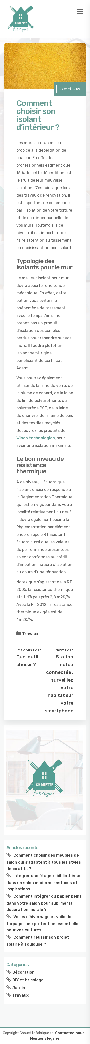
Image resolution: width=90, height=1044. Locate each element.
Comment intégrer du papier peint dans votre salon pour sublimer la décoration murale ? (44, 903)
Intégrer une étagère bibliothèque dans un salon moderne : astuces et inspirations (44, 882)
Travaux (30, 633)
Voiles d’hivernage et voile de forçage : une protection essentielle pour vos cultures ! (42, 923)
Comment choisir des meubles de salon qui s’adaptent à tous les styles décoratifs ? (43, 862)
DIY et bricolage (28, 980)
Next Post (65, 650)
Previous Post (29, 650)
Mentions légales (45, 1038)
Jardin (18, 987)
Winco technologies (35, 438)
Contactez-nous (69, 1033)
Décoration (23, 972)
